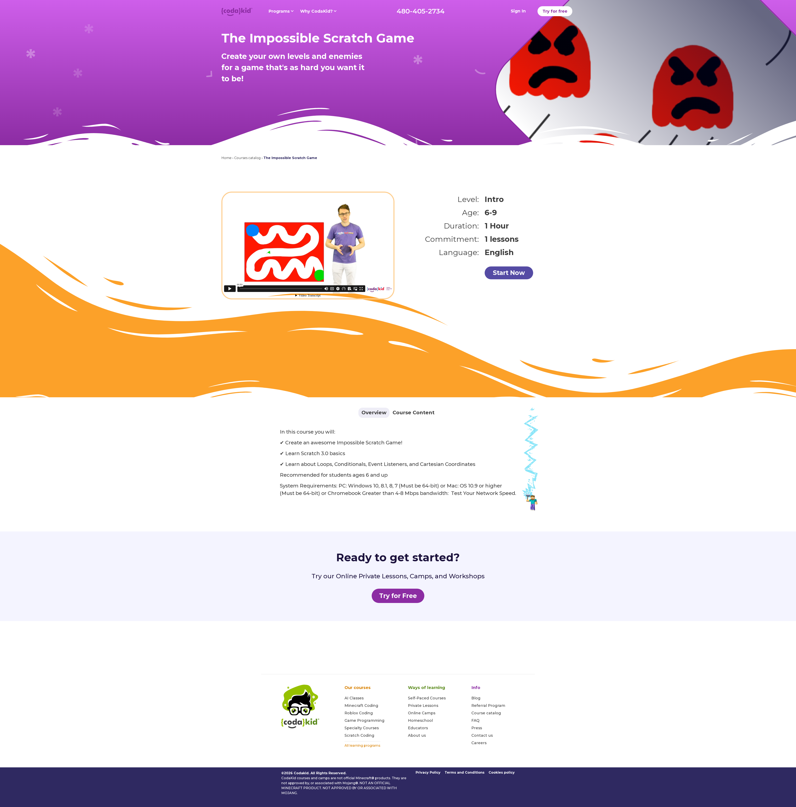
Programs (279, 11)
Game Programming (365, 720)
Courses (370, 728)
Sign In (518, 11)
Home (226, 158)
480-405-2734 (421, 11)
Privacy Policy (428, 772)
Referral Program (488, 705)
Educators (418, 728)
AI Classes (354, 698)
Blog (476, 698)
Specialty (353, 728)
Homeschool (420, 720)
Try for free (554, 11)
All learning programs (362, 745)
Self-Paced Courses (427, 698)
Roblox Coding (359, 713)
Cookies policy (502, 772)
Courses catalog (247, 158)
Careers (479, 743)
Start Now (509, 273)
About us (417, 735)
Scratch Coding (359, 735)
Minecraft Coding (361, 705)
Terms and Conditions (464, 772)
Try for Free (398, 596)
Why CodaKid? (316, 11)
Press (476, 728)
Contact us (482, 735)
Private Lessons (423, 705)
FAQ (475, 720)
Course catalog (486, 713)
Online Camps (421, 713)
